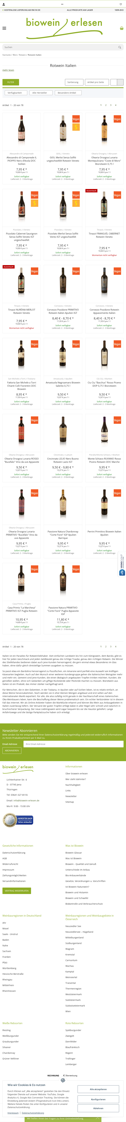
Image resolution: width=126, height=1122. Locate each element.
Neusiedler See (73, 926)
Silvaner (6, 1047)
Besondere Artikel (67, 92)
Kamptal (69, 971)
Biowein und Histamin (76, 892)
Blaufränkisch (72, 1047)
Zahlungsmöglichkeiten (14, 875)
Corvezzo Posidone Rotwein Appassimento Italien (104, 311)
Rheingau (7, 979)
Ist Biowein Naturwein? (77, 886)
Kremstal (70, 954)
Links (68, 790)
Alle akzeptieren (98, 1089)
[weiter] (121, 105)
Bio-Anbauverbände (75, 875)
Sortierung (72, 82)
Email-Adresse (9, 744)
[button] (62, 4)
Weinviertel (71, 977)
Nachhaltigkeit (72, 784)
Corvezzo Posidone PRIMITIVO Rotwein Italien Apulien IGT (63, 311)
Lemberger (71, 1064)
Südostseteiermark (75, 1005)
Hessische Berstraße (13, 973)
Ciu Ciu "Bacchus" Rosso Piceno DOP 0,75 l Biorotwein (104, 384)
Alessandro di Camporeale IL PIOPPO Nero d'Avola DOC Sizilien (22, 160)
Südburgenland (73, 943)
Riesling (6, 1030)
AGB (4, 858)
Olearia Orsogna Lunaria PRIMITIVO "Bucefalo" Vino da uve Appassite (21, 534)
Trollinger (70, 1058)
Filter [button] (10, 82)
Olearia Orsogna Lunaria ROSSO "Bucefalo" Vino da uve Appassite (21, 460)
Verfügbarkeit (15, 92)
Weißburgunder (10, 1035)
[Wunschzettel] (121, 4)
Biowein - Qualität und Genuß (80, 864)
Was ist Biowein (73, 858)
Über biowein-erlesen (76, 773)
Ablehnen (98, 1108)
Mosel (5, 928)
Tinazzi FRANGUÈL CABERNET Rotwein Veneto (104, 235)
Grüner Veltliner (10, 1058)
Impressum (13, 1113)
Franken (6, 956)
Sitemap (69, 801)
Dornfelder (71, 1041)
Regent (69, 1052)
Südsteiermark (73, 999)
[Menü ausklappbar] (4, 28)
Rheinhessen (9, 990)
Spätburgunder (73, 1030)
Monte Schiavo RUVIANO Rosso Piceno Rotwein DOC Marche (104, 460)
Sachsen (6, 951)
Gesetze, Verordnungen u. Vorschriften (85, 881)
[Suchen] (121, 47)
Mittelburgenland (74, 937)
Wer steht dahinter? (75, 779)
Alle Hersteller (39, 92)
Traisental (70, 982)
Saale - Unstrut (10, 934)
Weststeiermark (73, 994)
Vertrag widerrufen (17, 890)
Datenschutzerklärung (33, 1113)
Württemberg (9, 968)
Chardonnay (8, 1052)
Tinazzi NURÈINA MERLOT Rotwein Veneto (21, 311)
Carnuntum (71, 960)
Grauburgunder (10, 1041)
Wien (68, 1011)
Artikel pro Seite (95, 82)
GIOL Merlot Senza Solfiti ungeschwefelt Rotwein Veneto (63, 159)
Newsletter (71, 796)
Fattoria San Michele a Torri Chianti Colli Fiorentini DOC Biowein (21, 385)
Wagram (69, 948)
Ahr (4, 922)
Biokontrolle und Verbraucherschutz (84, 903)
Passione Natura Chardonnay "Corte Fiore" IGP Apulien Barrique (63, 534)
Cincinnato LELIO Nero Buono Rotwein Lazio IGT (63, 460)
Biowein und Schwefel (76, 898)
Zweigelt (69, 1035)
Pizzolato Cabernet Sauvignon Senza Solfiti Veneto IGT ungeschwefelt (21, 236)
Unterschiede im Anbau (77, 869)
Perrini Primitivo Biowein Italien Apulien (104, 533)
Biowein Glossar (73, 852)
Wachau (69, 965)
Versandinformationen (14, 881)
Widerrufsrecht (10, 864)
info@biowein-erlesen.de (26, 800)
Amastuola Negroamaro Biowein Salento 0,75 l (63, 384)
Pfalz (4, 962)
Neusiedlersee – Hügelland (79, 931)
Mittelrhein (8, 985)
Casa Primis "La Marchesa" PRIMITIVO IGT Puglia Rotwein (21, 609)
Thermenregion (73, 988)
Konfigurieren (98, 1099)
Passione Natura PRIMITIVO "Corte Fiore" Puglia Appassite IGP (63, 611)
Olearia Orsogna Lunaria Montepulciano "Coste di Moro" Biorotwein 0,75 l (104, 160)
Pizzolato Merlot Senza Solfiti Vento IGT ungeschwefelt (63, 235)
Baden (5, 939)
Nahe (5, 945)
